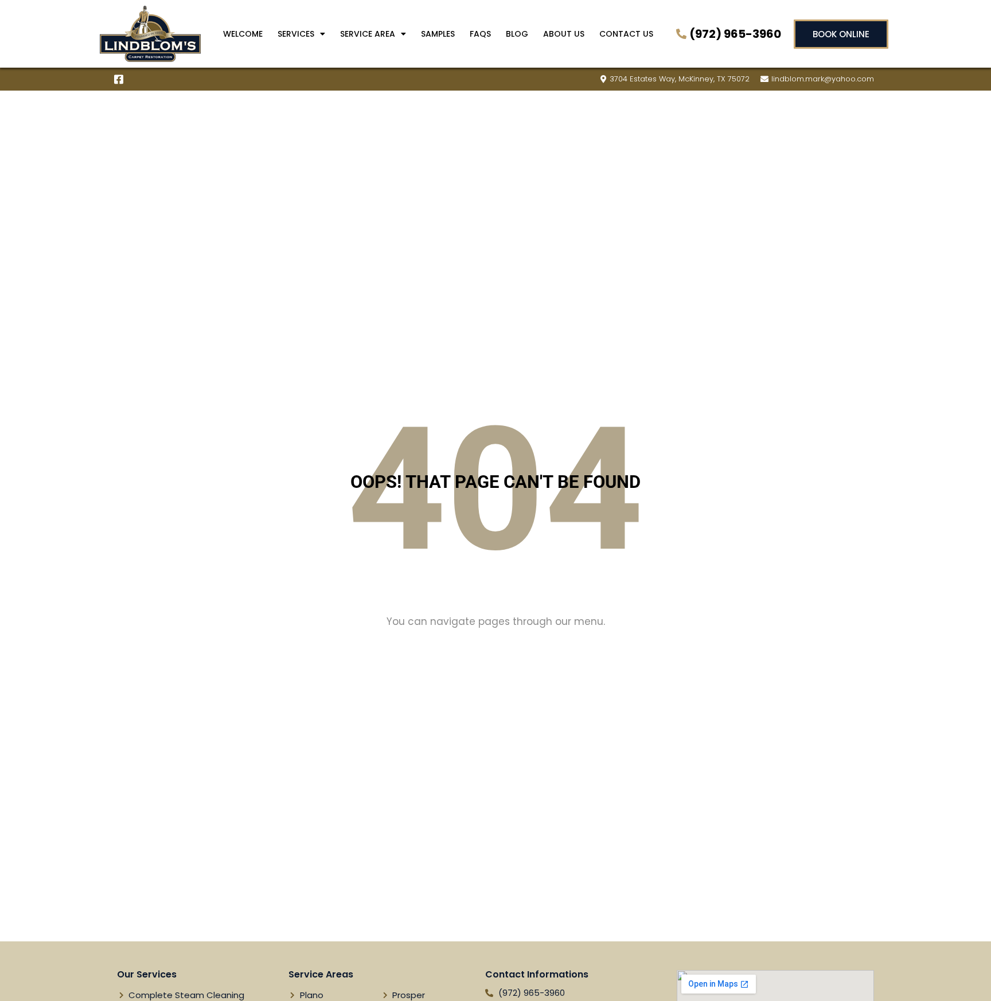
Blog (517, 34)
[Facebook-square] (118, 79)
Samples (438, 34)
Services (296, 34)
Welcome (243, 34)
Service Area (367, 34)
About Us (563, 34)
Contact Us (626, 34)
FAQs (480, 34)
